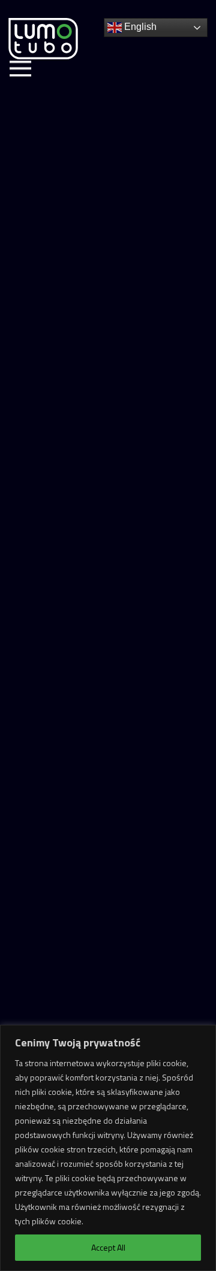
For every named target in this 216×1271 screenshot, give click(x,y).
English (139, 27)
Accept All (108, 1247)
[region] (108, 1148)
